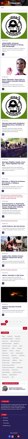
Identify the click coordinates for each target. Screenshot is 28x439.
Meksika (15, 360)
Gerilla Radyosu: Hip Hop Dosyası (13, 226)
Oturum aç (5, 417)
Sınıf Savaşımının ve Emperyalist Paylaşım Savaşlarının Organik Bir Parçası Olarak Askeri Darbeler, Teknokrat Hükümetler (13, 206)
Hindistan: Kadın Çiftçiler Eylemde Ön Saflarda (16, 388)
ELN (21, 346)
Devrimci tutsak (6, 346)
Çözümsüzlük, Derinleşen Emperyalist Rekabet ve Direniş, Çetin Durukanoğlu (13, 44)
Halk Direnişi (6, 355)
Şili (13, 377)
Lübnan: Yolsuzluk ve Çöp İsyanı (13, 275)
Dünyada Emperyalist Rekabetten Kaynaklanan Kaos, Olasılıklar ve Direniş (13, 125)
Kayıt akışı (5, 420)
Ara (4, 324)
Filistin (11, 350)
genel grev (5, 353)
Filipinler (5, 350)
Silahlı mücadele (17, 362)
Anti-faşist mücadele (8, 338)
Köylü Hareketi (6, 360)
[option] (14, 388)
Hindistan (14, 355)
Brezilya (16, 343)
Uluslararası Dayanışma (8, 367)
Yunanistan (15, 370)
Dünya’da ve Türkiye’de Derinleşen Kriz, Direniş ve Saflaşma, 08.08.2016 (13, 183)
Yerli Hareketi (6, 370)
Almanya (10, 336)
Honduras (22, 355)
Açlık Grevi (5, 341)
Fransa (18, 350)
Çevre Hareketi (6, 372)
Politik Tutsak (6, 362)
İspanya (5, 374)
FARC (13, 348)
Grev (12, 353)
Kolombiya (15, 358)
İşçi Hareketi (6, 377)
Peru (21, 360)
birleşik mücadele (7, 343)
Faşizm (20, 348)
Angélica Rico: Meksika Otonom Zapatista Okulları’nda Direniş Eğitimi (12, 257)
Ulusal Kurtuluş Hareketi (8, 365)
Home (2, 7)
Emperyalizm (6, 348)
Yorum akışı (6, 423)
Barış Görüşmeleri (15, 341)
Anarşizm (18, 336)
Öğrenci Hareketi (17, 372)
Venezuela (20, 367)
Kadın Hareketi (6, 358)
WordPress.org (6, 425)
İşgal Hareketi (13, 374)
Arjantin (18, 338)
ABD (4, 336)
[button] (23, 383)
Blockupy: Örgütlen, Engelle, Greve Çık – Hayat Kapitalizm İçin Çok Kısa (13, 163)
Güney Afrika (20, 353)
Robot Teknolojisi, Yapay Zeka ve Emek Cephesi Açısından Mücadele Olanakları (13, 81)
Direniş (15, 346)
